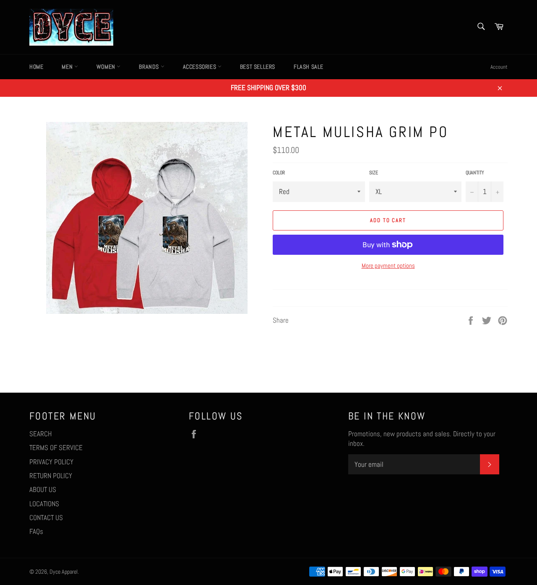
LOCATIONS (44, 503)
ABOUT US (42, 489)
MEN (68, 66)
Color (279, 172)
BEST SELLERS (257, 66)
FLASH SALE (308, 66)
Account (499, 66)
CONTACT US (46, 517)
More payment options (388, 265)
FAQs (36, 531)
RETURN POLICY (50, 475)
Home (36, 66)
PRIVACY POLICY (51, 461)
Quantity (475, 172)
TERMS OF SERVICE (56, 447)
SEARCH (40, 433)
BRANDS (149, 66)
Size (373, 172)
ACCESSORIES (200, 66)
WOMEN (106, 66)
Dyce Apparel (64, 571)
